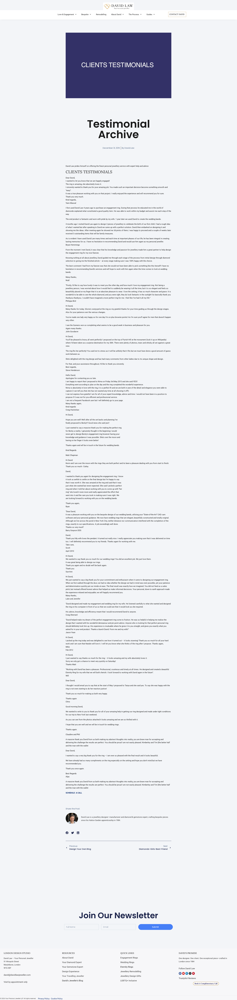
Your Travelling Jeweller (73, 976)
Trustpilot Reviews (187, 978)
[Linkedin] (186, 973)
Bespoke (85, 14)
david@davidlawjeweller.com (17, 975)
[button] (67, 832)
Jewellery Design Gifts (130, 976)
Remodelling (101, 14)
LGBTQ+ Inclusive (128, 980)
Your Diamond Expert (72, 962)
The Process (134, 14)
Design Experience (70, 971)
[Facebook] (180, 973)
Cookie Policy (56, 999)
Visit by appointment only (15, 982)
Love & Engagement (66, 14)
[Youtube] (183, 973)
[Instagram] (190, 973)
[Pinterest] (193, 973)
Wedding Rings (127, 962)
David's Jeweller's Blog (72, 980)
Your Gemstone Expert (72, 967)
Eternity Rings (126, 967)
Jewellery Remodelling (130, 971)
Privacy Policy (43, 999)
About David (116, 14)
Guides (149, 14)
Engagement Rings (129, 957)
